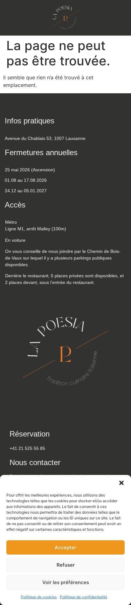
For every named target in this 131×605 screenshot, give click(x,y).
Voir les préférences (65, 582)
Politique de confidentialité (83, 597)
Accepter (65, 547)
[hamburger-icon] (120, 19)
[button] (121, 483)
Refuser (66, 565)
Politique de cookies (39, 597)
